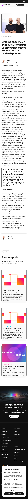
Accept (8, 493)
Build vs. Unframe (6, 440)
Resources (4, 452)
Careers (16, 437)
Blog (2, 449)
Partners (17, 452)
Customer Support (19, 449)
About (16, 431)
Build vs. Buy (4, 443)
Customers (4, 454)
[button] (25, 5)
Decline (19, 493)
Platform (4, 431)
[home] (6, 5)
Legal (15, 458)
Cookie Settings (19, 461)
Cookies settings (14, 490)
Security (3, 434)
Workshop (4, 457)
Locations (17, 434)
